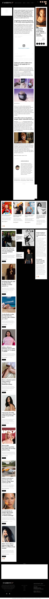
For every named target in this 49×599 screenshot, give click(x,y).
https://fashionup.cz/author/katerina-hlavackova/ (25, 163)
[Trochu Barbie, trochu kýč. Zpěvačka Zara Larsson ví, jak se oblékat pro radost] (9, 304)
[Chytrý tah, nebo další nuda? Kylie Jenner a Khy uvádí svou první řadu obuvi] (9, 403)
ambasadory (21, 71)
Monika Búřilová (5, 455)
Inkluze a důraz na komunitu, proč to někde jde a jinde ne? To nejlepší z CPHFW (8, 349)
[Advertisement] (25, 191)
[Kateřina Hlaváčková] (17, 167)
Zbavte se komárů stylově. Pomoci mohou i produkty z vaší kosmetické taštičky (9, 382)
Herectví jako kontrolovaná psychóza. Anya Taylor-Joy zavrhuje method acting (8, 448)
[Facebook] (37, 44)
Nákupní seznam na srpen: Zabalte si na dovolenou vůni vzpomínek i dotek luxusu (19, 238)
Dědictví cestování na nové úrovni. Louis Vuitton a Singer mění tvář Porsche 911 (8, 480)
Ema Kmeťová (15, 222)
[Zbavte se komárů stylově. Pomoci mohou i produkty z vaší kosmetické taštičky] (9, 370)
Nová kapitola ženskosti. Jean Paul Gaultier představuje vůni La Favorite (40, 261)
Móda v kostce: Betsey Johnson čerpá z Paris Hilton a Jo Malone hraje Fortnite (8, 546)
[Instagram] (40, 2)
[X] (39, 44)
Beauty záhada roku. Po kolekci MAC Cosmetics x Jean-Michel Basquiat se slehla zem (17, 216)
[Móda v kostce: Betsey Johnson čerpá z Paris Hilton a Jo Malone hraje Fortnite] (9, 534)
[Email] (44, 44)
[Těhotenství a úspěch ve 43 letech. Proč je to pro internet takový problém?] (30, 208)
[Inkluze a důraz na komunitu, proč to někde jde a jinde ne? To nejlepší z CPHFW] (9, 337)
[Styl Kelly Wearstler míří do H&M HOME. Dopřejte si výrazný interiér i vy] (9, 272)
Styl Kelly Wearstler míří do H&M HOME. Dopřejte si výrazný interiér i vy (8, 284)
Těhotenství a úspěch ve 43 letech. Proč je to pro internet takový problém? (29, 216)
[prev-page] (2, 226)
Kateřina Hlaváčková (43, 39)
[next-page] (4, 226)
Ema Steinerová (5, 390)
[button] (38, 2)
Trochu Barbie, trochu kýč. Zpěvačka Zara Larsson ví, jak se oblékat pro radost (8, 316)
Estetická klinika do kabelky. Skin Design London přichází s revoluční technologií (7, 513)
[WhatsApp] (42, 44)
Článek (4, 261)
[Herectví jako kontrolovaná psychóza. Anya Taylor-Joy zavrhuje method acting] (9, 436)
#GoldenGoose (17, 180)
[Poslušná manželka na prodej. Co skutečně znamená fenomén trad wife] (28, 255)
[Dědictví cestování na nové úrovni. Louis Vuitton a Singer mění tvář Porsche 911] (9, 468)
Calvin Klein (20, 121)
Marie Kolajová (4, 221)
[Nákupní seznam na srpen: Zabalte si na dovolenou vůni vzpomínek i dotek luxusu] (28, 238)
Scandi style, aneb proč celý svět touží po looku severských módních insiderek (8, 251)
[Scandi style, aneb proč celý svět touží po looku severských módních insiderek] (9, 239)
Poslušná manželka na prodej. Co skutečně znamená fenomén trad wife (19, 255)
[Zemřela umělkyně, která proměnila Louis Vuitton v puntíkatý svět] (7, 208)
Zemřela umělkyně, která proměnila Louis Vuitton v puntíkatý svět (6, 215)
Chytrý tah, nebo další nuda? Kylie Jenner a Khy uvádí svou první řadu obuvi (8, 415)
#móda (28, 180)
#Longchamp (23, 180)
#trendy (31, 180)
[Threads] (42, 2)
